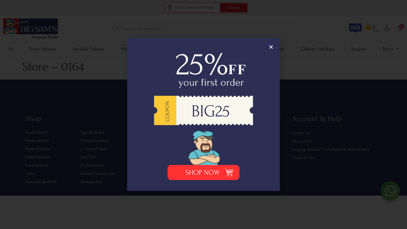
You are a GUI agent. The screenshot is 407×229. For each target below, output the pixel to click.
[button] (271, 47)
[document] (203, 114)
